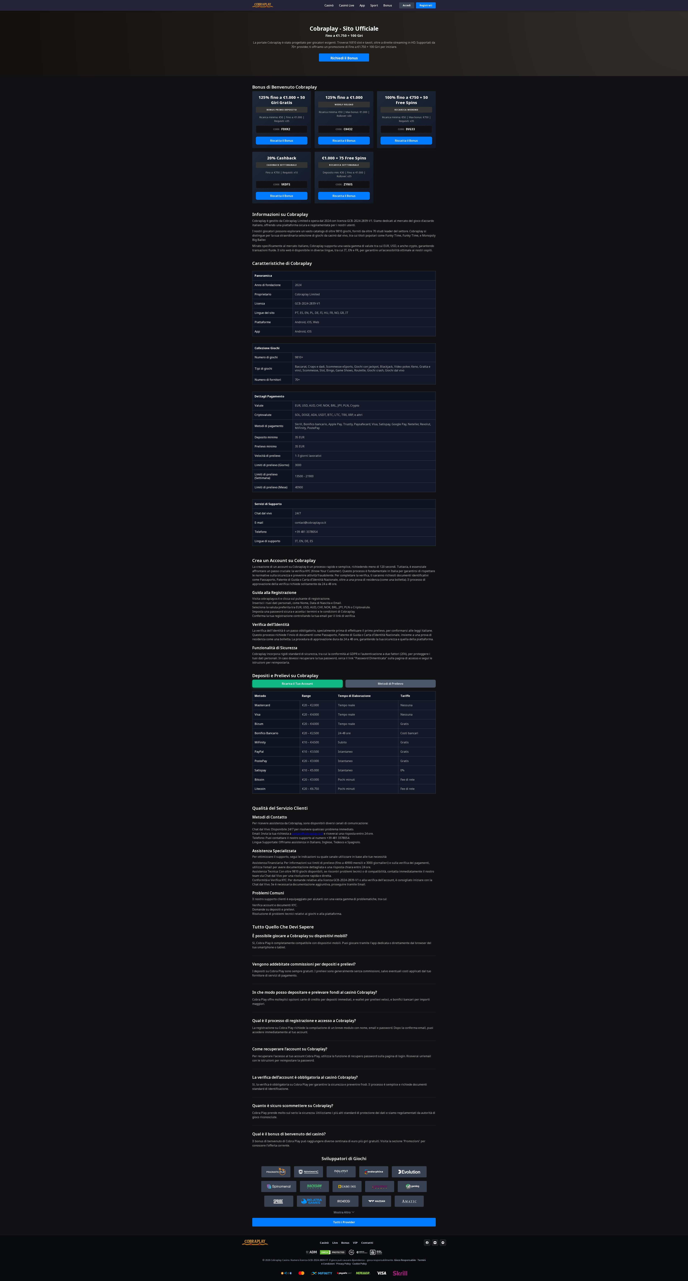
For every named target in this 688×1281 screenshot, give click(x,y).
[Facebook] (427, 1242)
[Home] (255, 1242)
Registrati (426, 5)
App (362, 5)
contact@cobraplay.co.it (307, 834)
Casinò (329, 5)
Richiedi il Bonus (344, 58)
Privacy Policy (343, 1263)
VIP (355, 1242)
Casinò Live (346, 5)
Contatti (367, 1242)
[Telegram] (443, 1242)
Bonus (387, 5)
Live (335, 1242)
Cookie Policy (359, 1263)
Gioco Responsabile (405, 1260)
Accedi (407, 5)
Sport (374, 5)
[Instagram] (435, 1242)
